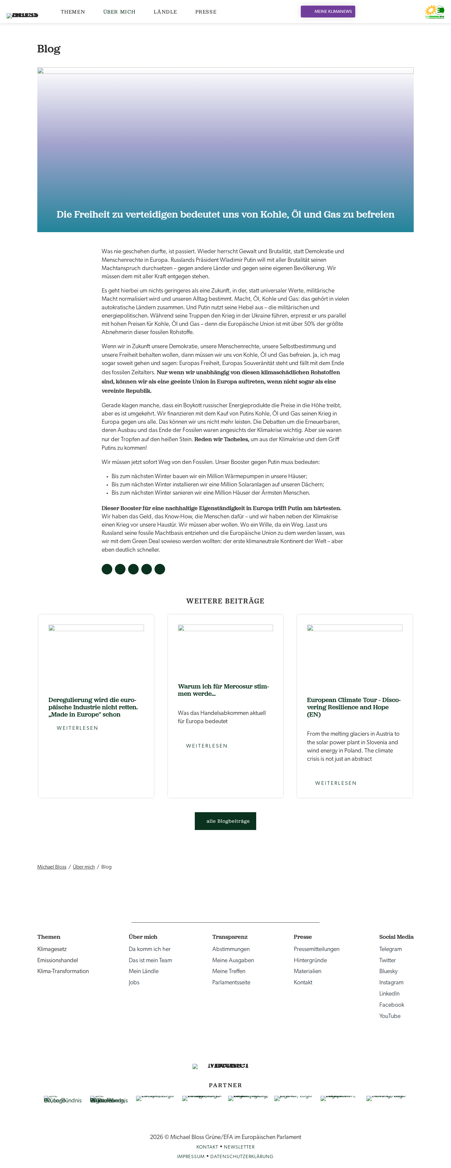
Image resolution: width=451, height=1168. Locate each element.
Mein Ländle (143, 972)
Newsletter (239, 1147)
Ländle (166, 11)
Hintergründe (310, 961)
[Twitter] (369, 11)
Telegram (390, 950)
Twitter (387, 961)
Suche (412, 11)
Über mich (119, 11)
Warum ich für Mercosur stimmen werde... (223, 689)
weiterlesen (96, 656)
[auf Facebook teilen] (107, 569)
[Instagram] (378, 11)
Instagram (391, 983)
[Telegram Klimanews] (252, 1048)
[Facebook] (386, 11)
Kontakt (303, 983)
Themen (73, 11)
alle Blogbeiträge (228, 821)
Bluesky (388, 972)
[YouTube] (395, 11)
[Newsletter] (403, 11)
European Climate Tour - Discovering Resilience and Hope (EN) (354, 707)
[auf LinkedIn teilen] (133, 569)
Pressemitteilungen (316, 950)
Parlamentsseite (231, 983)
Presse (206, 11)
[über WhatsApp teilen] (160, 569)
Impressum (191, 1156)
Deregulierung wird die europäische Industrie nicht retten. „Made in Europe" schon (93, 707)
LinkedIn (389, 994)
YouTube (389, 1017)
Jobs (134, 983)
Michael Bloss (51, 867)
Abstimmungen (231, 950)
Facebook (391, 1005)
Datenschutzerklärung (242, 1156)
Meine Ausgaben (233, 961)
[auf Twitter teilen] (120, 569)
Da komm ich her (150, 950)
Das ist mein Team (150, 961)
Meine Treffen (228, 972)
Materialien (307, 972)
